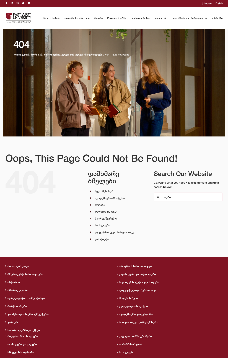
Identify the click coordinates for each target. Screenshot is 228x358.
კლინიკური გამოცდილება (137, 274)
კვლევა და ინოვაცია (133, 306)
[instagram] (18, 3)
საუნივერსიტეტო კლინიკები (139, 282)
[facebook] (6, 3)
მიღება (100, 205)
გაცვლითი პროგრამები (135, 336)
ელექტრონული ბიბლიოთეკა (115, 232)
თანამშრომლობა (131, 344)
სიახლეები (102, 225)
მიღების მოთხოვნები (22, 336)
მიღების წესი (128, 298)
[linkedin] (12, 3)
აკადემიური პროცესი (110, 198)
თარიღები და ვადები (22, 344)
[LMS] (23, 3)
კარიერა (13, 322)
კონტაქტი (102, 239)
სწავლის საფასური (20, 352)
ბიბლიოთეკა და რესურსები (138, 322)
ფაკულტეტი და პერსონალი (138, 290)
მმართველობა (17, 290)
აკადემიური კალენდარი (136, 314)
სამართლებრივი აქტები (24, 330)
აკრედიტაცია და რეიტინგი (26, 298)
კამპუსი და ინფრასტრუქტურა (27, 314)
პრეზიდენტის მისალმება (25, 274)
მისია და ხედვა (18, 266)
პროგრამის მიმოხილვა (135, 266)
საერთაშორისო (106, 218)
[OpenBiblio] (29, 3)
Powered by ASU (106, 211)
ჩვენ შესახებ (104, 191)
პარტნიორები (17, 306)
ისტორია (13, 282)
